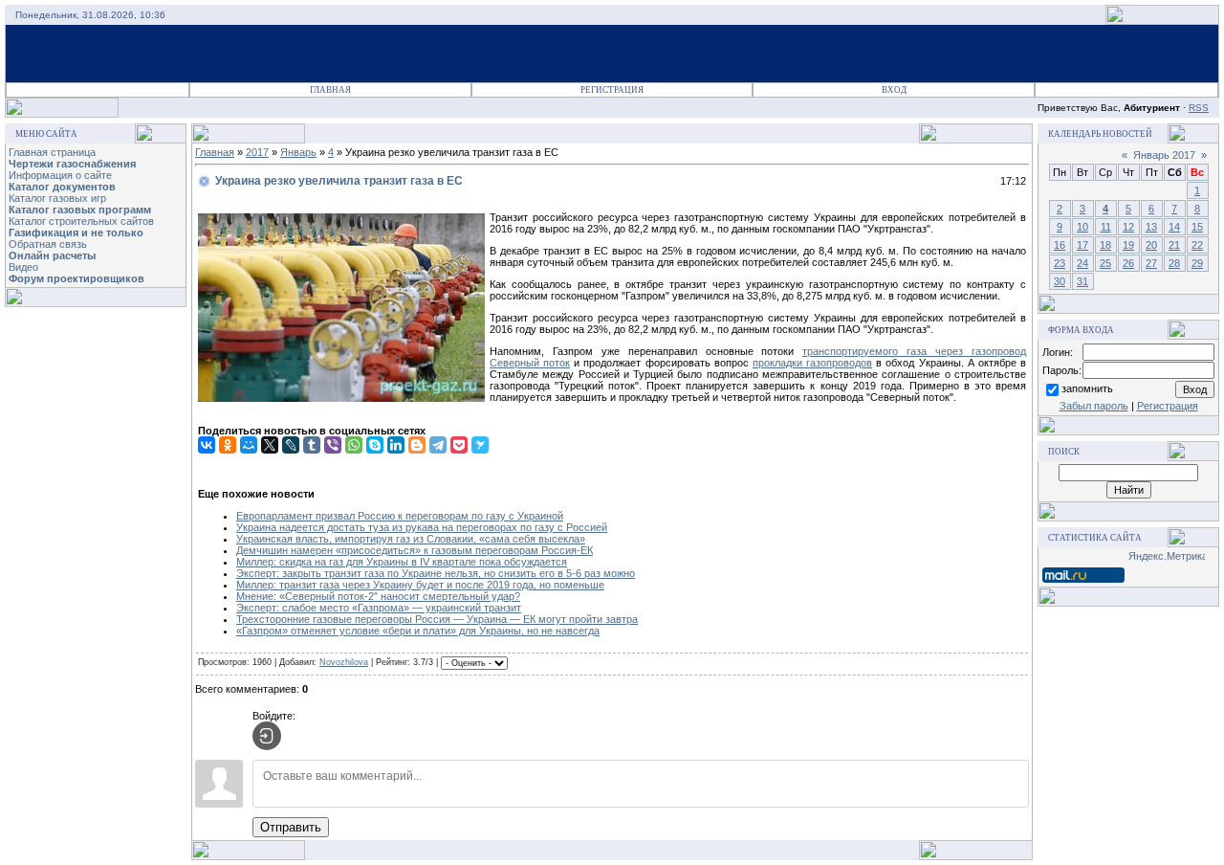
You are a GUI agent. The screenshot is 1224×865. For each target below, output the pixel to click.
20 (1151, 245)
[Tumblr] (311, 445)
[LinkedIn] (395, 445)
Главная (330, 90)
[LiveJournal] (290, 445)
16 (1059, 245)
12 (1128, 227)
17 (1082, 245)
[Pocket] (459, 445)
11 (1106, 227)
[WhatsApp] (353, 445)
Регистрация (612, 90)
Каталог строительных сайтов (81, 221)
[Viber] (332, 445)
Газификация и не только (76, 232)
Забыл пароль (1094, 405)
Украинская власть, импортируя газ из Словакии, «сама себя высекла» (410, 538)
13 (1151, 227)
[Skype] (374, 445)
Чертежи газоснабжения (72, 163)
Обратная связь (48, 244)
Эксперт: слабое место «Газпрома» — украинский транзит (378, 607)
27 (1151, 263)
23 (1059, 263)
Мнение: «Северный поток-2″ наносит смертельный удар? (378, 596)
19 (1128, 245)
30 (1059, 281)
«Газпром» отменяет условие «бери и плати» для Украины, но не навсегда (418, 630)
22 (1197, 245)
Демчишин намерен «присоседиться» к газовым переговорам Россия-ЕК (414, 550)
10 (1082, 227)
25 (1105, 263)
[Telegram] (438, 445)
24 (1082, 263)
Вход (894, 90)
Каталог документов (62, 186)
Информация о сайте (60, 175)
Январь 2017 (1164, 155)
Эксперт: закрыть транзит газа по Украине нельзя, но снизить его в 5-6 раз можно (435, 573)
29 (1197, 263)
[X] (269, 445)
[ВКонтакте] (206, 445)
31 (1082, 281)
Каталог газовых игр (57, 198)
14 (1174, 227)
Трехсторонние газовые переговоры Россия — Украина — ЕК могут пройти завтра (437, 619)
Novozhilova (343, 662)
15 (1197, 227)
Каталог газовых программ (80, 209)
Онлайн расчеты (52, 255)
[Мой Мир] (248, 445)
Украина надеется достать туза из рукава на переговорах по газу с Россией (421, 527)
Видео (23, 267)
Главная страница (52, 152)
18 (1105, 245)
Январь (298, 152)
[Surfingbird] (480, 445)
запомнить (1087, 388)
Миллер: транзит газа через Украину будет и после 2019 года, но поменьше (420, 584)
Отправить (290, 827)
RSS (1199, 107)
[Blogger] (417, 445)
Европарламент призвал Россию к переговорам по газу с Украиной (399, 515)
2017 (257, 152)
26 (1128, 263)
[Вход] (266, 735)
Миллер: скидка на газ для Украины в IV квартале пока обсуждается (401, 561)
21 (1174, 245)
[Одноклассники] (227, 445)
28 (1174, 263)
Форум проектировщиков (76, 278)
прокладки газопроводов (812, 362)
